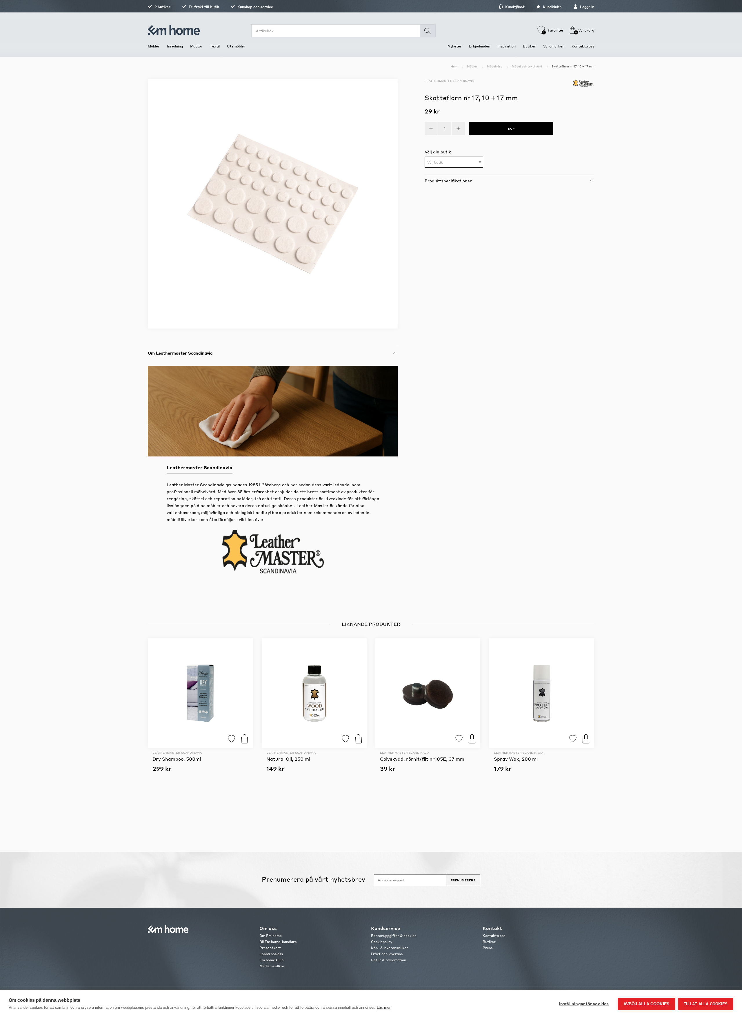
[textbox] (454, 162)
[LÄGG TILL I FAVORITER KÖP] (200, 693)
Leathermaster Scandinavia (449, 80)
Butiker (489, 942)
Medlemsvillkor (272, 966)
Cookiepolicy (381, 942)
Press (487, 948)
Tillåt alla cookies (706, 1004)
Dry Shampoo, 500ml (176, 759)
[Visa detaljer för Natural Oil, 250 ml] (314, 693)
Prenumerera (463, 880)
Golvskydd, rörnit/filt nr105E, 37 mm (422, 759)
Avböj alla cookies (646, 1004)
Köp (244, 739)
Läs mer (383, 1007)
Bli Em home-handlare (278, 942)
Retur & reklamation (388, 960)
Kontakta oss (494, 935)
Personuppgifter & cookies (393, 935)
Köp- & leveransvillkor (389, 948)
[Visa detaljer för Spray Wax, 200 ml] (541, 693)
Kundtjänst (514, 7)
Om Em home (270, 935)
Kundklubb (552, 7)
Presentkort (270, 948)
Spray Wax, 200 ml (516, 759)
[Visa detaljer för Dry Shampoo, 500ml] (200, 693)
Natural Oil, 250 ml (288, 759)
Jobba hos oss (271, 954)
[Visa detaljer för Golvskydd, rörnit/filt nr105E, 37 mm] (427, 693)
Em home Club (271, 960)
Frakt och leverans (387, 954)
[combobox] (454, 162)
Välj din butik (438, 151)
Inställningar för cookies (584, 1004)
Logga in (586, 7)
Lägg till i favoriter (231, 739)
